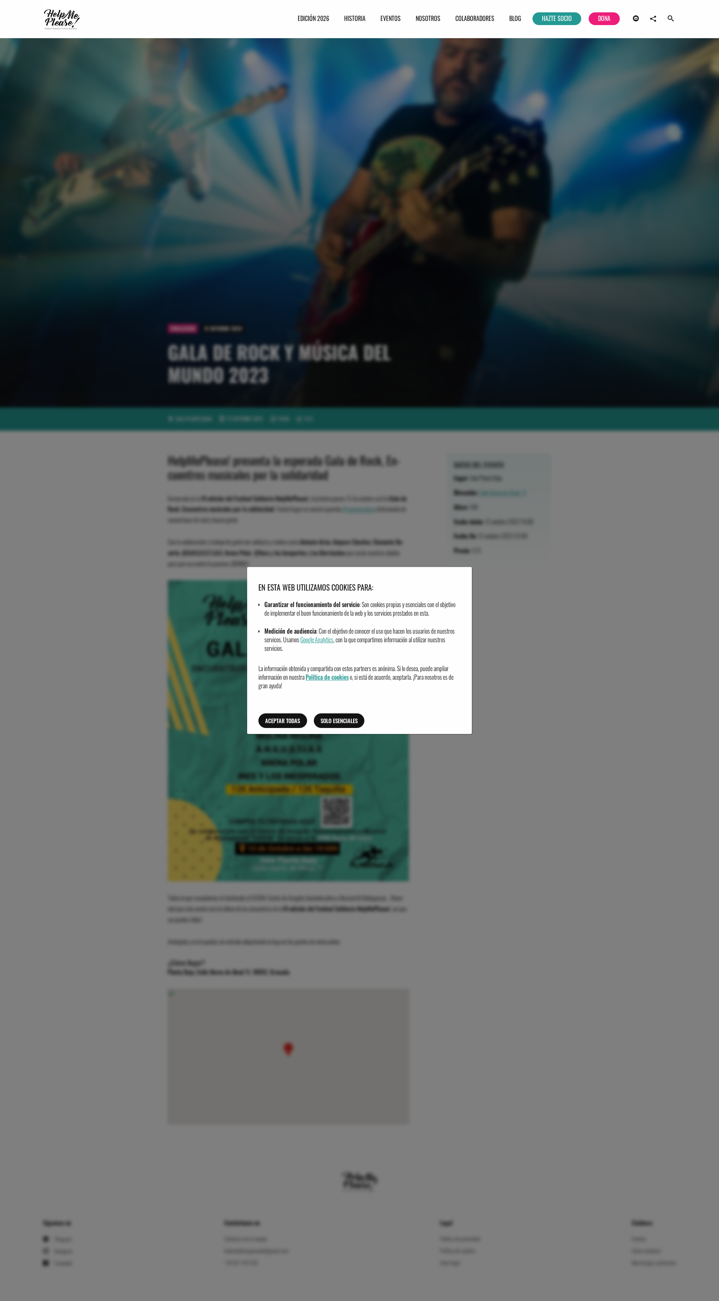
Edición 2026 (313, 18)
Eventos (390, 18)
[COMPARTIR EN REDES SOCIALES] (653, 19)
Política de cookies (327, 677)
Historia (354, 18)
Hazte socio (557, 18)
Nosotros (428, 18)
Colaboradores (474, 18)
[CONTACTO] (635, 19)
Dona (604, 18)
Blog (515, 18)
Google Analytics (316, 639)
